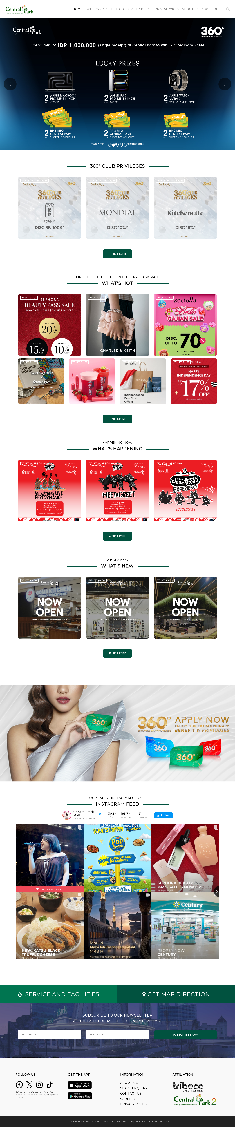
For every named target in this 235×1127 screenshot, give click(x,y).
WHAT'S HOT (29, 297)
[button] (97, 9)
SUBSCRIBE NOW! (185, 1034)
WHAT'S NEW (29, 580)
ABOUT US (129, 1083)
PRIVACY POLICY (134, 1104)
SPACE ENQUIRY (133, 1088)
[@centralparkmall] (66, 815)
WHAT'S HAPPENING (33, 463)
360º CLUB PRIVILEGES (34, 180)
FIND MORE (117, 253)
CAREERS (128, 1099)
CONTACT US (131, 1093)
